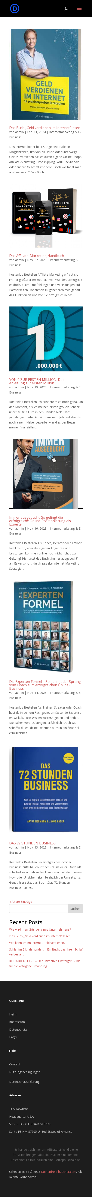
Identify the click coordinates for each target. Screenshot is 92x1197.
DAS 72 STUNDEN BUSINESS (32, 843)
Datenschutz (18, 1029)
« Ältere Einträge (20, 902)
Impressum (17, 1022)
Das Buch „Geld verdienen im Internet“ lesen (44, 127)
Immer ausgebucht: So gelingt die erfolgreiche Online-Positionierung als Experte (40, 521)
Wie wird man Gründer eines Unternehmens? (40, 929)
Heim (12, 1014)
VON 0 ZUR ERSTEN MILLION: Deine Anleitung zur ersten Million (38, 381)
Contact (14, 1064)
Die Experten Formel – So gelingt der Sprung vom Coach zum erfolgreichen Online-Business (45, 685)
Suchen (75, 909)
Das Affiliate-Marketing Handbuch (36, 255)
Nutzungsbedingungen (24, 1072)
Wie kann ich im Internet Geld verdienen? (37, 943)
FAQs (13, 1037)
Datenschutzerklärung (24, 1082)
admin (19, 132)
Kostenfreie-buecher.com (58, 1172)
